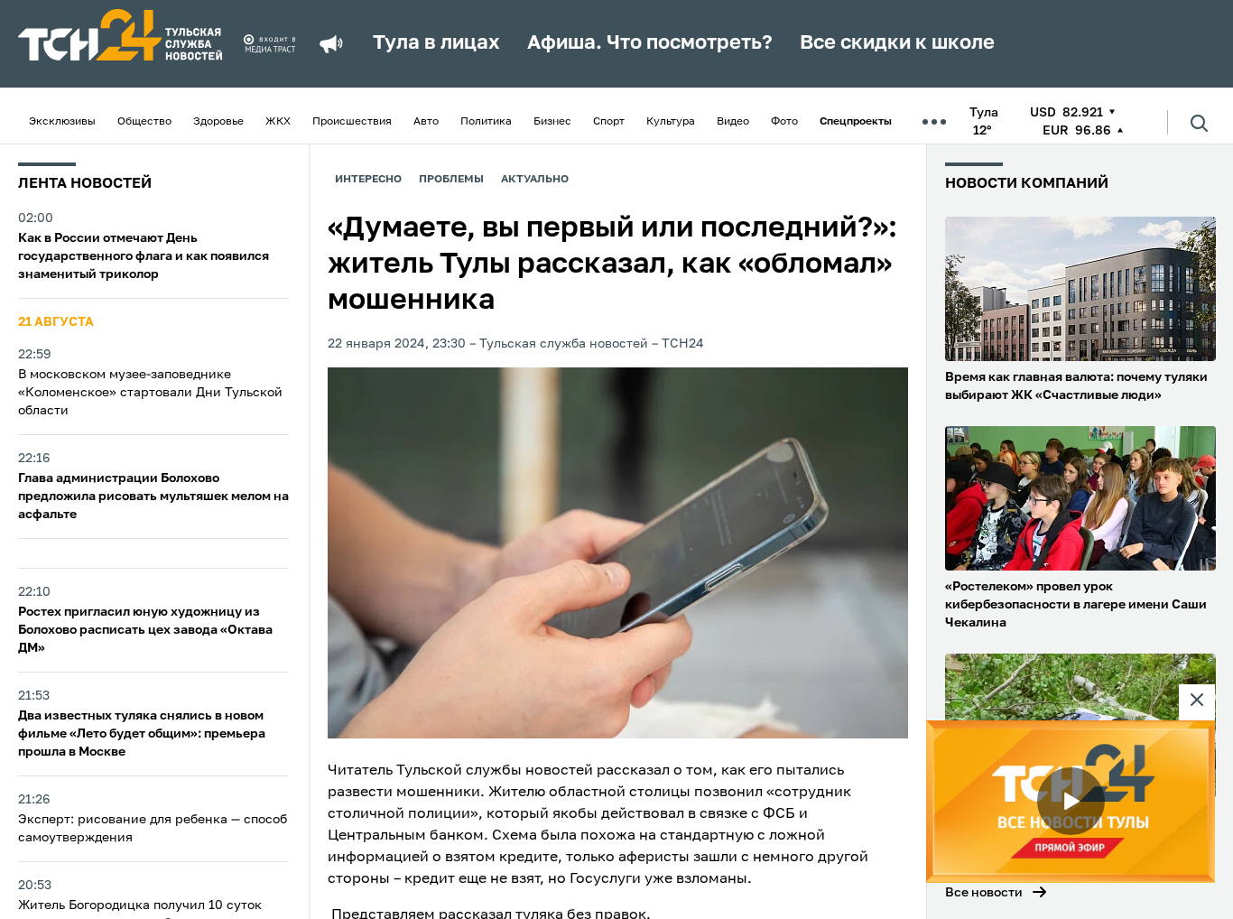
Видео (733, 121)
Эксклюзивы (62, 121)
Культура (670, 121)
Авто (426, 121)
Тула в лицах (436, 43)
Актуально (535, 179)
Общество (144, 121)
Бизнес (552, 121)
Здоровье (218, 121)
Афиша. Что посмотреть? (650, 43)
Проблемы (451, 179)
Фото (784, 121)
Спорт (609, 121)
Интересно (368, 179)
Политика (486, 121)
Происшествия (352, 121)
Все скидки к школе (897, 43)
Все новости (984, 893)
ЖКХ (278, 121)
